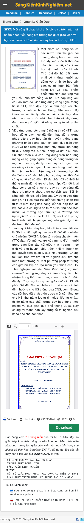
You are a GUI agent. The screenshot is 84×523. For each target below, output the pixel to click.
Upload (62, 13)
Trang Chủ (12, 13)
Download (64, 427)
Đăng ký (29, 13)
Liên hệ (76, 13)
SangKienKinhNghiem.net (39, 519)
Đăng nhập (45, 13)
